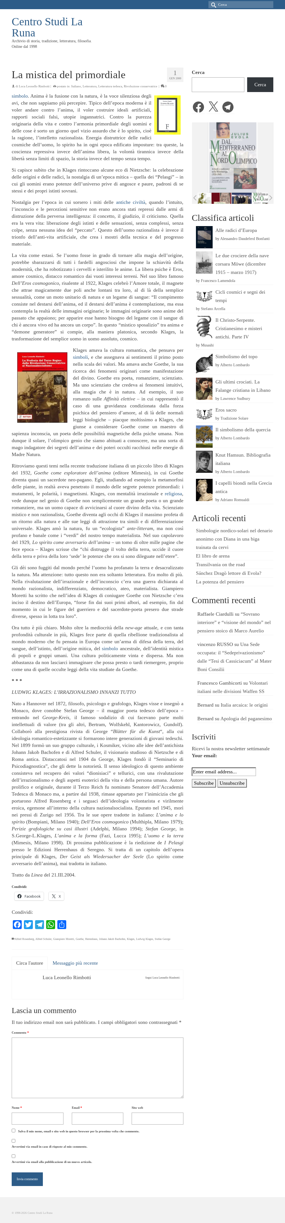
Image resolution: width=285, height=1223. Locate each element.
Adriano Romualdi (234, 499)
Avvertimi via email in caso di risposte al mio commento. (49, 1146)
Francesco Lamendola (218, 280)
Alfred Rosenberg (24, 938)
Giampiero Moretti (63, 938)
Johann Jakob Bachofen (112, 938)
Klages (130, 938)
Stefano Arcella (213, 308)
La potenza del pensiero (220, 582)
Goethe (79, 938)
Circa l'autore (29, 963)
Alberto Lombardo (235, 365)
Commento (20, 1032)
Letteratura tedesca (110, 86)
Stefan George (162, 938)
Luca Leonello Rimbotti (34, 86)
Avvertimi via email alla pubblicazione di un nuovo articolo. (52, 1161)
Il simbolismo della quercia (243, 429)
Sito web (137, 1107)
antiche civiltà (130, 202)
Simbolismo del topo (236, 356)
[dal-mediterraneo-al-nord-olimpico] (257, 198)
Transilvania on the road (220, 564)
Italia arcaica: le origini (244, 705)
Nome (17, 1107)
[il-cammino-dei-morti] (237, 198)
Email (77, 1107)
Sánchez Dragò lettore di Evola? (228, 573)
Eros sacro (226, 410)
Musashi (207, 345)
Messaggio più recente (75, 963)
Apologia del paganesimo (246, 718)
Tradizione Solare (234, 418)
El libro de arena (213, 556)
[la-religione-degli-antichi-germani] (217, 198)
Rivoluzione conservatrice (140, 86)
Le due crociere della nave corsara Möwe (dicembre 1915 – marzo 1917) (242, 264)
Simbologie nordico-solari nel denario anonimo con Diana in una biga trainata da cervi (234, 539)
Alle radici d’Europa (236, 230)
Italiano (76, 86)
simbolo (20, 96)
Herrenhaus (91, 938)
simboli (80, 357)
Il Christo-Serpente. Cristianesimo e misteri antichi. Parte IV (238, 328)
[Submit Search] (212, 4)
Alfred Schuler (43, 938)
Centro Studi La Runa (47, 27)
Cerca (198, 72)
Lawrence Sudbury (235, 398)
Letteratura (90, 86)
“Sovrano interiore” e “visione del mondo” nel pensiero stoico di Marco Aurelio (234, 622)
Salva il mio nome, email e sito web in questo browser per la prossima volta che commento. (78, 1131)
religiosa (173, 493)
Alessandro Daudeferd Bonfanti (245, 238)
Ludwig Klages (144, 938)
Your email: (204, 755)
